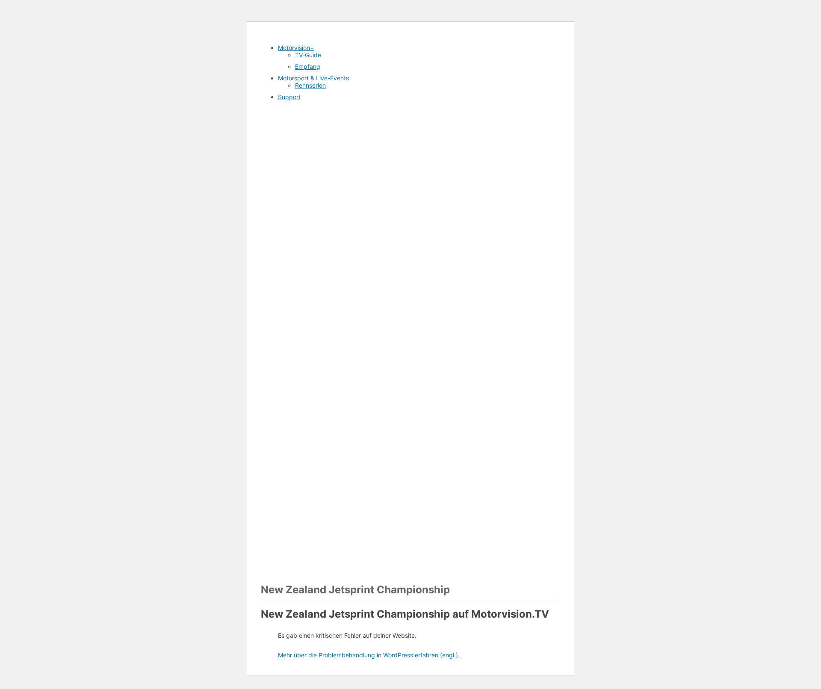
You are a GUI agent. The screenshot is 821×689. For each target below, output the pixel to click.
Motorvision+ (296, 47)
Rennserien (310, 85)
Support (289, 96)
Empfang (307, 66)
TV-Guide (308, 55)
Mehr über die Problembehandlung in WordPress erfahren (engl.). (369, 655)
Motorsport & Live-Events (313, 78)
